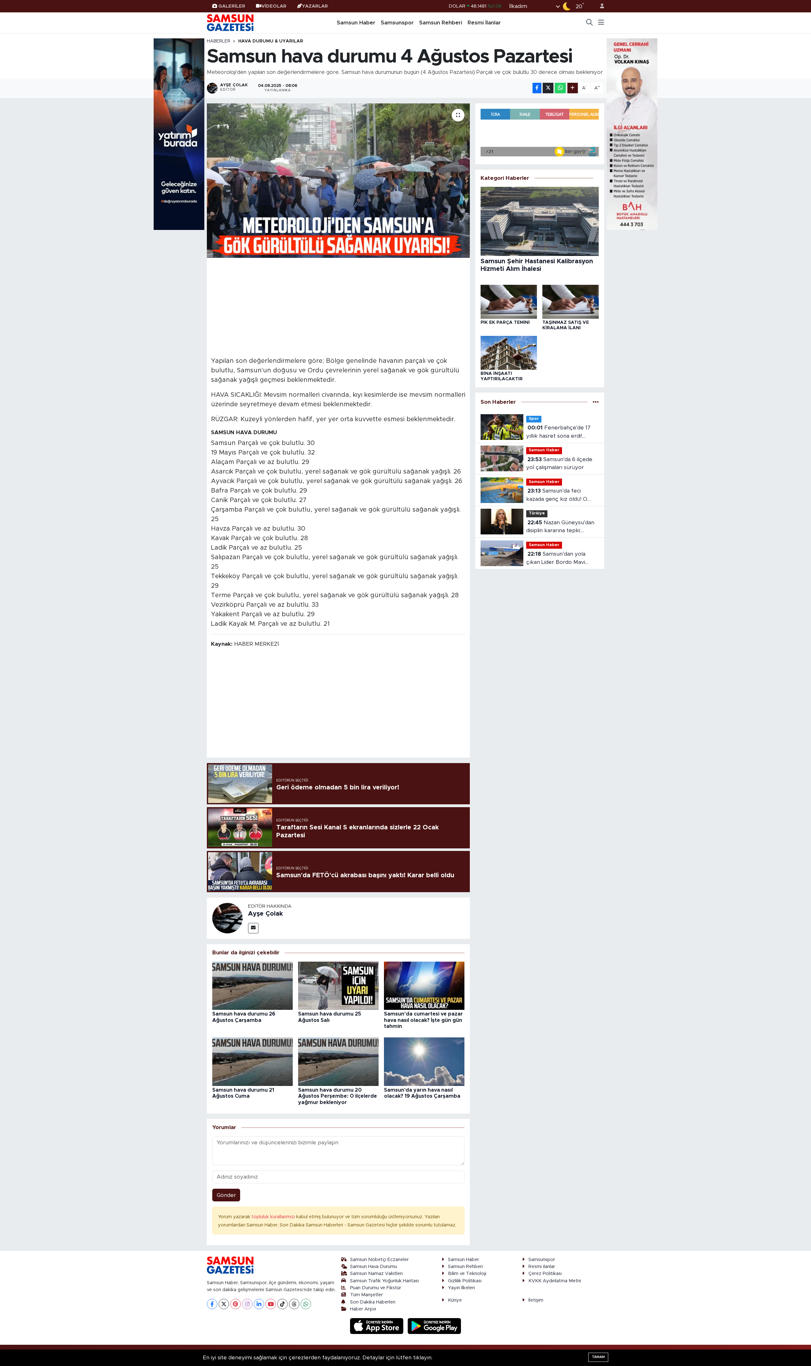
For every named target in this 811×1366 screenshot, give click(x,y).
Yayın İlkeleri (461, 1287)
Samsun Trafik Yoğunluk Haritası (384, 1280)
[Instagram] (247, 1304)
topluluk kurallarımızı (274, 1216)
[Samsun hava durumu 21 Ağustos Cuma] (252, 1061)
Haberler (218, 41)
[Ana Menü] (601, 23)
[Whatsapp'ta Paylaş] (560, 88)
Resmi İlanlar (484, 22)
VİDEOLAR (273, 6)
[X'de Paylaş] (548, 88)
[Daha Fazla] (572, 88)
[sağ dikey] (632, 133)
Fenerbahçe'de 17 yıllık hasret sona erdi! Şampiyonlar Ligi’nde (558, 432)
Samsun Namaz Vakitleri (376, 1273)
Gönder (226, 1195)
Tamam (598, 1357)
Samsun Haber (356, 22)
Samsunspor (397, 22)
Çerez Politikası (545, 1273)
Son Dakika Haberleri (372, 1302)
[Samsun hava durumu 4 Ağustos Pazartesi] (338, 180)
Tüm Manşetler (366, 1294)
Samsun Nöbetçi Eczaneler (379, 1259)
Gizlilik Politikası (465, 1280)
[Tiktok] (282, 1304)
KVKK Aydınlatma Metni (554, 1280)
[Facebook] (212, 1304)
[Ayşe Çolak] (227, 917)
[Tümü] (596, 402)
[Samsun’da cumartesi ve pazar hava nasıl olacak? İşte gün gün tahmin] (424, 985)
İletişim (535, 1300)
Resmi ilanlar (541, 1266)
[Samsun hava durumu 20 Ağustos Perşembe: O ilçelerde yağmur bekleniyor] (338, 1061)
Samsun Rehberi (440, 22)
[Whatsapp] (306, 1304)
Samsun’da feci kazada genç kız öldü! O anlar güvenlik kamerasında (561, 495)
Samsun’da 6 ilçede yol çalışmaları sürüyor (559, 463)
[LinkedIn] (259, 1304)
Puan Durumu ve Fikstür (375, 1287)
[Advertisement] (338, 306)
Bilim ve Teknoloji (467, 1273)
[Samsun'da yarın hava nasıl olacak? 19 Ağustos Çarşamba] (424, 1061)
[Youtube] (270, 1304)
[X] (224, 1304)
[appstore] (377, 1326)
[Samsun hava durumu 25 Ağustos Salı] (338, 985)
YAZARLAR (315, 6)
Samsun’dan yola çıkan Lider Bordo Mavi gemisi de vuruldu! (555, 558)
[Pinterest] (235, 1304)
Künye (455, 1300)
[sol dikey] (179, 133)
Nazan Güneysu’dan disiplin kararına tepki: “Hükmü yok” (560, 527)
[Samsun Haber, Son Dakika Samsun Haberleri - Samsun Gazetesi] (230, 22)
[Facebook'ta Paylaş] (537, 88)
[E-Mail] (253, 928)
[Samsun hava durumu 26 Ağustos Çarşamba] (252, 985)
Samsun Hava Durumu (373, 1266)
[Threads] (294, 1304)
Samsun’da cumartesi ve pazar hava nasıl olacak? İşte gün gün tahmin (423, 1020)
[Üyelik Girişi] (599, 6)
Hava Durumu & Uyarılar (270, 41)
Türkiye (537, 513)
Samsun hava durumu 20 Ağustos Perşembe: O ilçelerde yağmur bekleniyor (337, 1096)
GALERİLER (231, 6)
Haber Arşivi (363, 1309)
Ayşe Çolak (265, 914)
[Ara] (590, 23)
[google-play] (434, 1326)
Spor (534, 419)
